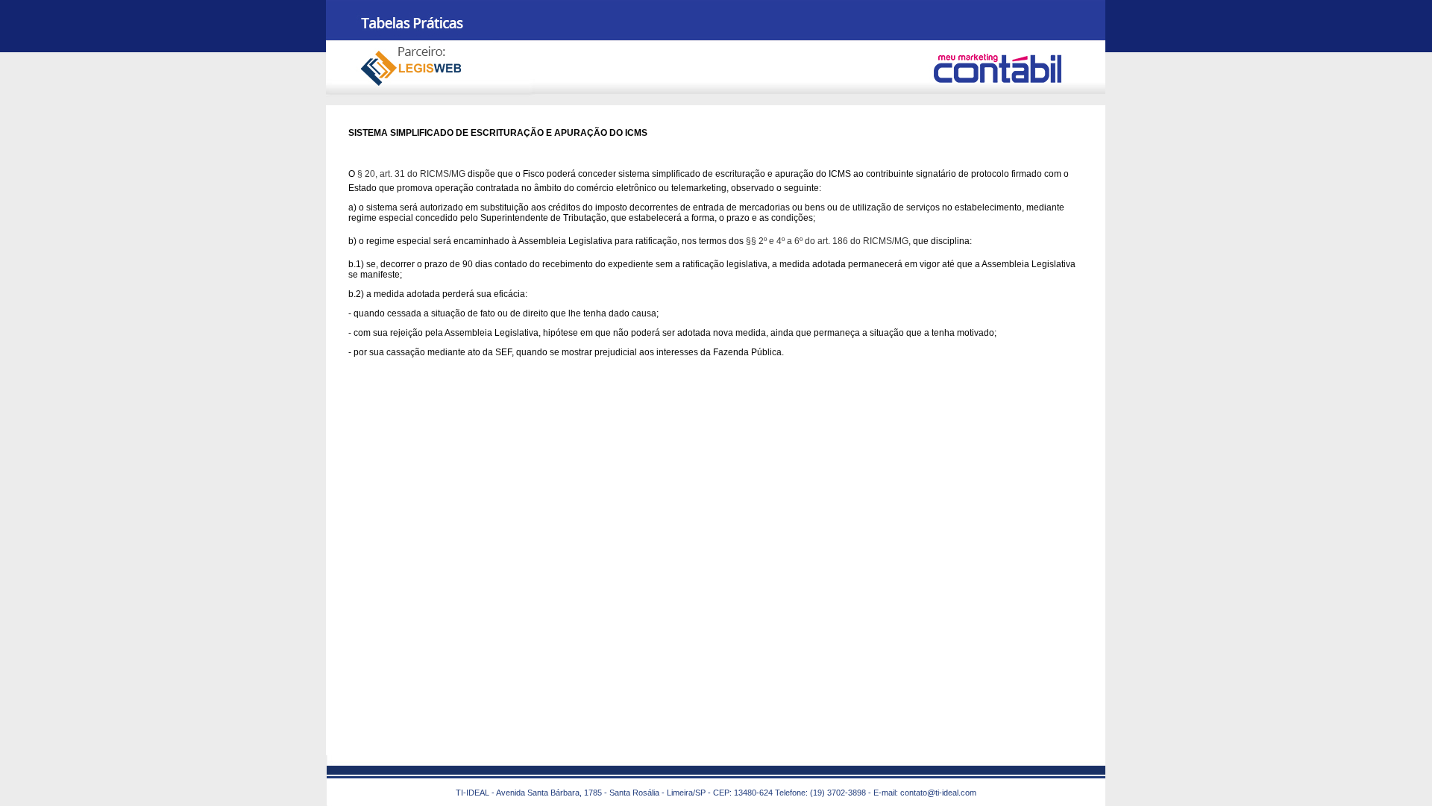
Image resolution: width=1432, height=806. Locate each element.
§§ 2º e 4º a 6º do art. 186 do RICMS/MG (827, 241)
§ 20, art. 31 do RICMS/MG (411, 174)
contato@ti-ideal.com (938, 792)
